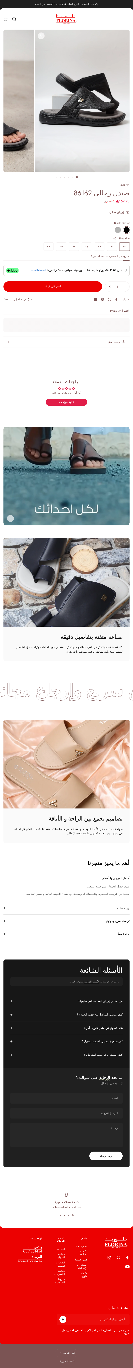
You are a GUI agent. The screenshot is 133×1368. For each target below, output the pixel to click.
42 (99, 246)
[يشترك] (62, 1319)
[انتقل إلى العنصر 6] (56, 177)
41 (111, 246)
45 (61, 246)
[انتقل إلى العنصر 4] (64, 177)
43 (86, 246)
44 (74, 246)
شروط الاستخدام (60, 1281)
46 (48, 246)
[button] (10, 518)
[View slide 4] (60, 1215)
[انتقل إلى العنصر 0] (77, 177)
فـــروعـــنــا (81, 1259)
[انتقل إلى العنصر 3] (68, 177)
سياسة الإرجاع (61, 1256)
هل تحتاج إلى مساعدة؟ (14, 299)
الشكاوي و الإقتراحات (82, 1266)
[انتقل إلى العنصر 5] (60, 177)
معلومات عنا (81, 1246)
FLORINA (124, 185)
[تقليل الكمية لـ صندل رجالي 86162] (125, 286)
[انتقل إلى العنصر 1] (73, 177)
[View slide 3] (64, 1215)
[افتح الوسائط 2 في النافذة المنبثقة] (41, 35)
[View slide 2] (68, 1215)
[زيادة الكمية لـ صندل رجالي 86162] (109, 286)
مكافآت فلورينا (83, 1275)
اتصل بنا (61, 1249)
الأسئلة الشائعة (91, 981)
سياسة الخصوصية (59, 1272)
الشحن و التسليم (60, 1264)
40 (124, 246)
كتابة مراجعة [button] (66, 402)
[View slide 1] (73, 1215)
